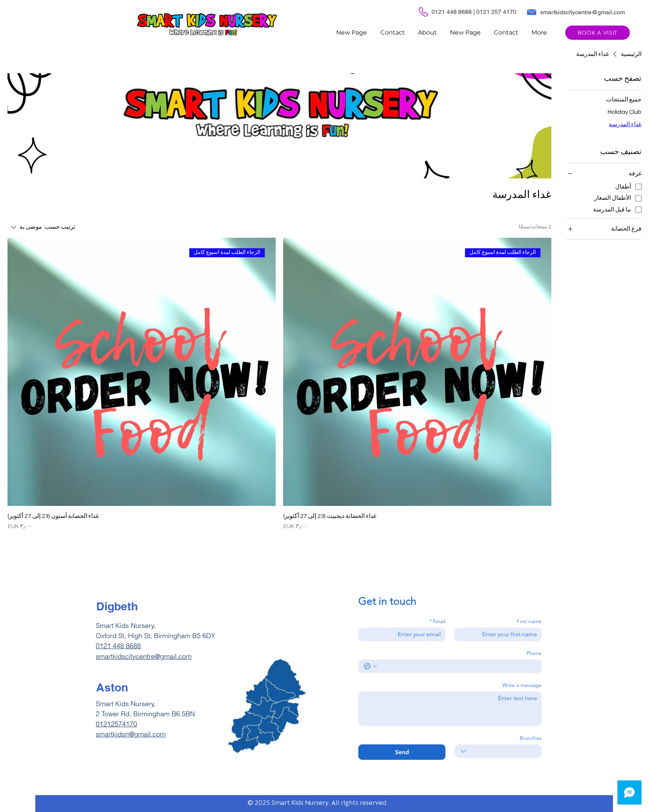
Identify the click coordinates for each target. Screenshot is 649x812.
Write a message (522, 685)
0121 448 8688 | (454, 11)
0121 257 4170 (496, 11)
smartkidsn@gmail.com (131, 734)
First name (529, 621)
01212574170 (116, 724)
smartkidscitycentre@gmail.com (582, 12)
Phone (534, 653)
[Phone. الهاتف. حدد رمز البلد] (370, 666)
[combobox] (498, 751)
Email (437, 621)
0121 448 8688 (118, 645)
